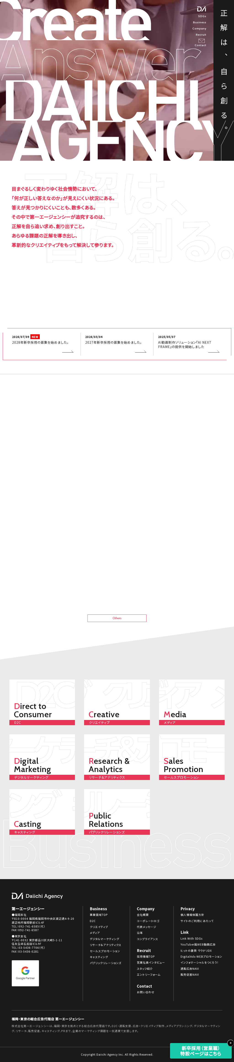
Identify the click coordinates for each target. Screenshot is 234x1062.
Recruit (201, 34)
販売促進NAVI (190, 974)
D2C (93, 921)
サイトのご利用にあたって (197, 921)
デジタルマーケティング (104, 939)
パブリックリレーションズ (105, 963)
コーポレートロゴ (148, 921)
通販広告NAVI (190, 968)
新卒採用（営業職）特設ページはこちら (200, 1051)
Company (199, 28)
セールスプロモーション (105, 951)
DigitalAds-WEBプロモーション (201, 956)
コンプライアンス (147, 939)
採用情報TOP (146, 956)
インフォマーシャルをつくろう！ (200, 962)
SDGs (202, 16)
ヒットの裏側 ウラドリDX (196, 950)
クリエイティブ (99, 927)
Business (199, 22)
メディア (95, 933)
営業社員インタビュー (151, 962)
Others (117, 618)
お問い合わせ (145, 992)
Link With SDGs (191, 938)
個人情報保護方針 (192, 915)
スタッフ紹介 (145, 968)
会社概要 (143, 915)
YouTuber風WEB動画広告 (198, 944)
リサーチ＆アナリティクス (105, 945)
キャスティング (99, 957)
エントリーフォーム (148, 974)
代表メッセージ (146, 927)
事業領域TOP (99, 915)
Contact (200, 45)
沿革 (140, 933)
